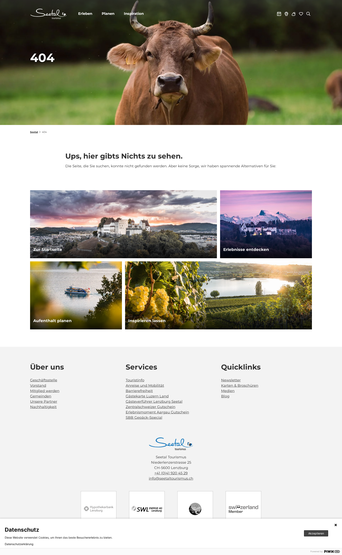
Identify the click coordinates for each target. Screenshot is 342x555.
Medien (228, 391)
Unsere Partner (43, 401)
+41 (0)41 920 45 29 (171, 473)
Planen (108, 13)
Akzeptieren (316, 533)
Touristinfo (135, 380)
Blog (225, 396)
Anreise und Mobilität (145, 385)
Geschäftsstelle (43, 380)
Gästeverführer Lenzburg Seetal (154, 401)
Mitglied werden (44, 391)
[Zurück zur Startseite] (48, 13)
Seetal (34, 131)
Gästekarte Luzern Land (147, 396)
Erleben (85, 13)
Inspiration (134, 13)
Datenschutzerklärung (19, 544)
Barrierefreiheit (139, 391)
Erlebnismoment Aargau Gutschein (157, 412)
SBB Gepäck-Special (144, 417)
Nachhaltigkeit (43, 407)
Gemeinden (40, 396)
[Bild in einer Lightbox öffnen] (171, 444)
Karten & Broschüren (239, 385)
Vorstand (38, 385)
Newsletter (231, 380)
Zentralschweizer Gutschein (150, 407)
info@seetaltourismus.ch (171, 478)
